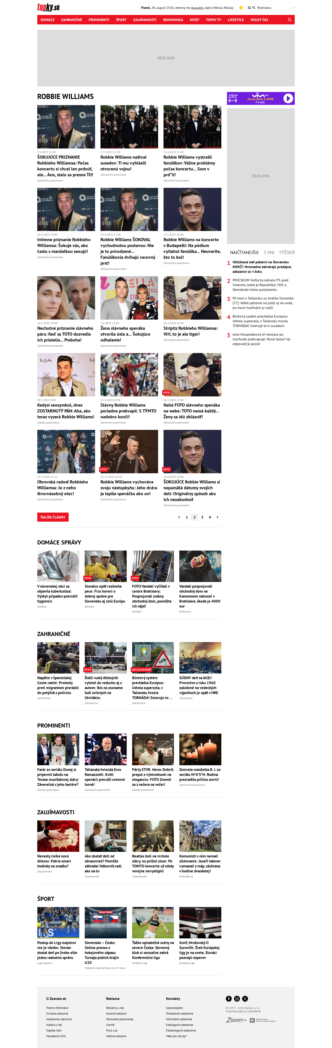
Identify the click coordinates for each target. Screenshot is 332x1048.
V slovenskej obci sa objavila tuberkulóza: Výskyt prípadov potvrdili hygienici (57, 594)
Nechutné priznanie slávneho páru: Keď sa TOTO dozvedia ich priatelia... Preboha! (65, 334)
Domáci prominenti (48, 422)
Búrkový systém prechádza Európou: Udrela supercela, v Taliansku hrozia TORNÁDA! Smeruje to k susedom (151, 687)
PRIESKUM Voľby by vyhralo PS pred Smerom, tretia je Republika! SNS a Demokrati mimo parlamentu (260, 285)
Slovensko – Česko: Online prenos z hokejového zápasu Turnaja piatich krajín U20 (102, 952)
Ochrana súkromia (57, 1013)
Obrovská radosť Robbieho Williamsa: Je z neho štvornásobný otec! (62, 488)
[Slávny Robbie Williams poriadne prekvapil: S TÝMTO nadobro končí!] (129, 374)
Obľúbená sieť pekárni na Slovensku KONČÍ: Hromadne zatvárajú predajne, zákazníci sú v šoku (262, 267)
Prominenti (99, 19)
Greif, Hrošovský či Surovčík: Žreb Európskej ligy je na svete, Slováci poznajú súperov (199, 950)
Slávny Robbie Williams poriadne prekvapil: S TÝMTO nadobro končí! (128, 411)
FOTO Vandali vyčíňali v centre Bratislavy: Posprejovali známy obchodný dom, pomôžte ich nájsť (152, 596)
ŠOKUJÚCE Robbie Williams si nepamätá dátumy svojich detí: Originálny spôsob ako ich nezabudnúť (192, 490)
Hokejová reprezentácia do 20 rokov (105, 968)
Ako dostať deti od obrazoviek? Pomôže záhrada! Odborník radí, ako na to (103, 864)
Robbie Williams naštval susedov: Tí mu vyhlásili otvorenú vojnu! (124, 163)
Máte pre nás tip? (176, 1036)
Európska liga (139, 963)
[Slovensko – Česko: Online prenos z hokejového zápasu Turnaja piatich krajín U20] (106, 922)
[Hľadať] (290, 19)
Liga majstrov (45, 963)
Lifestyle (236, 19)
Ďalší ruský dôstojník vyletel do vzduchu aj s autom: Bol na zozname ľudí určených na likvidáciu (104, 687)
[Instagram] (237, 999)
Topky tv (213, 19)
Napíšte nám (54, 1030)
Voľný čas (259, 19)
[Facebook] (229, 999)
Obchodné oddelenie (179, 1019)
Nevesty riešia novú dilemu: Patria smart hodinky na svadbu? (54, 861)
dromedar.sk (186, 876)
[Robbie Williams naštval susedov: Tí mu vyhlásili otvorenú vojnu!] (129, 126)
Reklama (112, 998)
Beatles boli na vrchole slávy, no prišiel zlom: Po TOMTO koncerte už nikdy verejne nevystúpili (153, 864)
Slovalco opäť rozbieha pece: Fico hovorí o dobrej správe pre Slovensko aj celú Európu (105, 594)
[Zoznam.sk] (238, 1021)
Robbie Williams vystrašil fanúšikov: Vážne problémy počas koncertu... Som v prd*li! (189, 166)
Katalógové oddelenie (179, 1025)
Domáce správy (59, 542)
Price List (111, 1030)
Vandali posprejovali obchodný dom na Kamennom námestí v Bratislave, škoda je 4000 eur (199, 596)
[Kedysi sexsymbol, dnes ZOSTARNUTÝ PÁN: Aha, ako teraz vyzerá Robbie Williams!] (66, 374)
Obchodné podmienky (119, 1019)
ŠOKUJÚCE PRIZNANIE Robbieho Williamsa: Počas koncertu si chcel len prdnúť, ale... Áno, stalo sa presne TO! (65, 166)
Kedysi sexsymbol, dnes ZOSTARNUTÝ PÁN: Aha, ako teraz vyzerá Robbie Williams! (65, 411)
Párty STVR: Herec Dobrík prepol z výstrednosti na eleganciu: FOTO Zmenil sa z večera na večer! (152, 777)
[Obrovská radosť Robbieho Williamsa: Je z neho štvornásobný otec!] (66, 451)
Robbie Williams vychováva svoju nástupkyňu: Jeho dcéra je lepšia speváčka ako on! (129, 488)
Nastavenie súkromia (59, 1019)
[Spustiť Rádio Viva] (260, 94)
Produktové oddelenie (179, 1013)
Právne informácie (57, 1008)
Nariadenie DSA (56, 1036)
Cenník (110, 1025)
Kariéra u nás (54, 1025)
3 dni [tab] (269, 252)
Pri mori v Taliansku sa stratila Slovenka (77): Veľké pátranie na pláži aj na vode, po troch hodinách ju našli (263, 303)
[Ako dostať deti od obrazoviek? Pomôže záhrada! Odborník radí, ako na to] (106, 836)
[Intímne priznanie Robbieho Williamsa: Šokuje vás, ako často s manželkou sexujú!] (66, 209)
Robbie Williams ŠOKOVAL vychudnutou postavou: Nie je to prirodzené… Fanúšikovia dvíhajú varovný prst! (128, 251)
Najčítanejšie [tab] (244, 252)
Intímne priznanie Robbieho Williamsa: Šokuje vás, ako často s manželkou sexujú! (64, 245)
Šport (121, 19)
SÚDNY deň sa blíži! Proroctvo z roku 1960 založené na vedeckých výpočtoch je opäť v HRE (198, 685)
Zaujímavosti (145, 19)
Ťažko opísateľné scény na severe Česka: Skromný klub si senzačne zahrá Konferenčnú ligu (153, 950)
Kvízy (194, 19)
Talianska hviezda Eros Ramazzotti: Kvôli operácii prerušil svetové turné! (105, 777)
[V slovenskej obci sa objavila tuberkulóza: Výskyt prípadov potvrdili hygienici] (58, 566)
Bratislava (185, 611)
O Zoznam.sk (56, 998)
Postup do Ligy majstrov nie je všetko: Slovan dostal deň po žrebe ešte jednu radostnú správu (57, 950)
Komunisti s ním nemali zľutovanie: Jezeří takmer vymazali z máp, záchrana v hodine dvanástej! (200, 864)
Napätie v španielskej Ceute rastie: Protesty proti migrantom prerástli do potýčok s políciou (58, 685)
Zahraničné (71, 19)
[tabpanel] (261, 303)
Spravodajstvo (174, 1008)
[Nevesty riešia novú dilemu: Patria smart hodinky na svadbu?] (58, 836)
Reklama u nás (115, 1008)
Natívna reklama (116, 1036)
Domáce (47, 19)
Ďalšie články (53, 517)
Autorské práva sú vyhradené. (244, 1011)
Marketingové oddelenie (181, 1030)
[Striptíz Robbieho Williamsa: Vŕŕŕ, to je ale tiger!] (192, 298)
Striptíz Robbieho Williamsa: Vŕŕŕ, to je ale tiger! (191, 331)
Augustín (197, 8)
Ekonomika (173, 19)
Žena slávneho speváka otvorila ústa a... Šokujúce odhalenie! (125, 334)
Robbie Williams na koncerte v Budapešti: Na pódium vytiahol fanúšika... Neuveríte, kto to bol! (192, 248)
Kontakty (173, 998)
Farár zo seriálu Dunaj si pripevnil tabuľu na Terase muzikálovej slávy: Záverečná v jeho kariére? (58, 777)
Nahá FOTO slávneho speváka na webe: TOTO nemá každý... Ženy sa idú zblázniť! (192, 411)
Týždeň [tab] (287, 252)
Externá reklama (116, 1013)
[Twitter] (245, 999)
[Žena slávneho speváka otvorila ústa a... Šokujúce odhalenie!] (129, 298)
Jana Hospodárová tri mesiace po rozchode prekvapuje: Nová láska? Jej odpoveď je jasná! (261, 339)
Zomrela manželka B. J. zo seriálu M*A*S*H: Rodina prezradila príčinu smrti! (200, 774)
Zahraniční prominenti (50, 180)
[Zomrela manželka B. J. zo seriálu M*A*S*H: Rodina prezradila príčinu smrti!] (200, 749)
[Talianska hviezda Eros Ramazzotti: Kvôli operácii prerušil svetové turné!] (106, 749)
